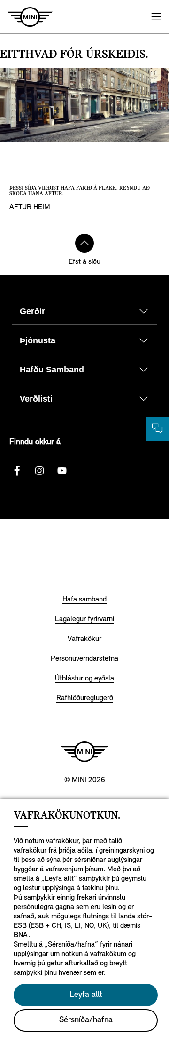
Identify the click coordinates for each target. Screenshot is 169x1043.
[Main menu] (156, 16)
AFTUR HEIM (29, 207)
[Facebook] (16, 470)
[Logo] (84, 751)
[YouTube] (61, 470)
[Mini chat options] (157, 429)
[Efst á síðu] (84, 243)
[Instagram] (39, 470)
